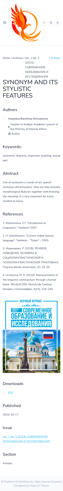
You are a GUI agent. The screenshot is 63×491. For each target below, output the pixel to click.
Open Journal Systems (48, 481)
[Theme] (51, 22)
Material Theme (39, 485)
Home (6, 58)
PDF (10, 392)
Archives (17, 58)
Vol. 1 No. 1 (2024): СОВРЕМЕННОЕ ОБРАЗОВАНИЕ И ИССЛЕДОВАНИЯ (36, 67)
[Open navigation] (5, 23)
